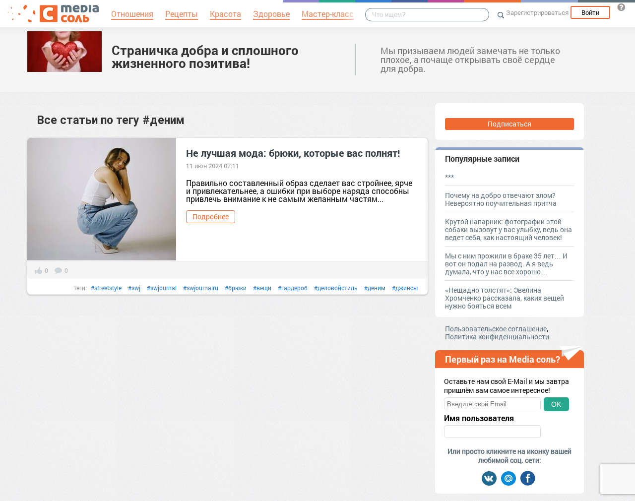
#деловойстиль (336, 288)
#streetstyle (106, 288)
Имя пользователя (479, 418)
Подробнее (210, 216)
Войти (590, 12)
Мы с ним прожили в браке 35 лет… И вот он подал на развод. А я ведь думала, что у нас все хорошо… (506, 263)
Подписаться (509, 123)
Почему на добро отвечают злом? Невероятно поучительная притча (501, 199)
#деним (374, 288)
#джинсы (405, 288)
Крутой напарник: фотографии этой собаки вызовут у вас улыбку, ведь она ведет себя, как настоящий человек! (508, 229)
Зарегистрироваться (537, 12)
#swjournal (162, 288)
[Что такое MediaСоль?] (621, 7)
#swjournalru (200, 288)
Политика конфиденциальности (497, 336)
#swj (134, 288)
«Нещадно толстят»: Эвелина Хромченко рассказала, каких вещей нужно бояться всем (504, 298)
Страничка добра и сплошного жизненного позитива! (205, 56)
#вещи (262, 288)
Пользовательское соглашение (496, 328)
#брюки (236, 288)
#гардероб (293, 288)
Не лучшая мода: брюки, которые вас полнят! (293, 153)
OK (556, 404)
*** (449, 177)
